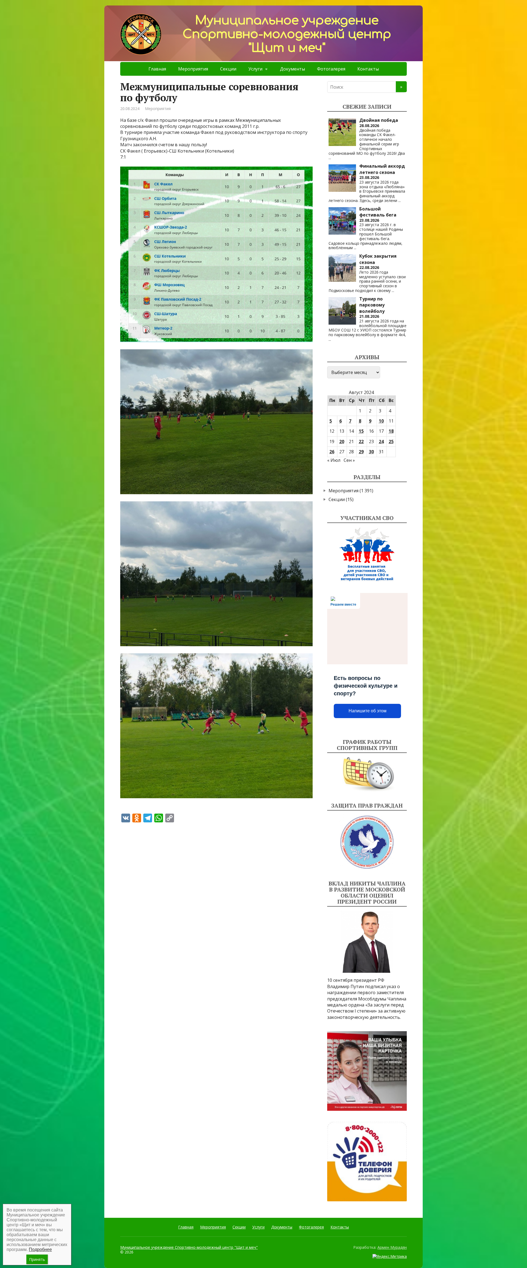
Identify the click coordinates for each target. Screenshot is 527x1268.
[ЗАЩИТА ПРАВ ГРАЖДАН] (367, 842)
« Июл (333, 460)
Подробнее (40, 1249)
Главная (157, 69)
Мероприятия (193, 69)
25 (391, 441)
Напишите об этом (367, 710)
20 (341, 441)
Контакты (368, 69)
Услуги (255, 69)
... (330, 157)
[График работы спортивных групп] (367, 774)
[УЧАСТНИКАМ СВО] (367, 554)
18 (391, 431)
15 (361, 431)
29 (361, 452)
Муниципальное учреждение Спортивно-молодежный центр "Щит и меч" (189, 1247)
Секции (228, 69)
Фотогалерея (331, 69)
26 (331, 452)
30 (371, 452)
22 (361, 441)
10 (381, 421)
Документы (292, 69)
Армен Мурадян (392, 1247)
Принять (37, 1259)
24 (381, 441)
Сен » (349, 460)
